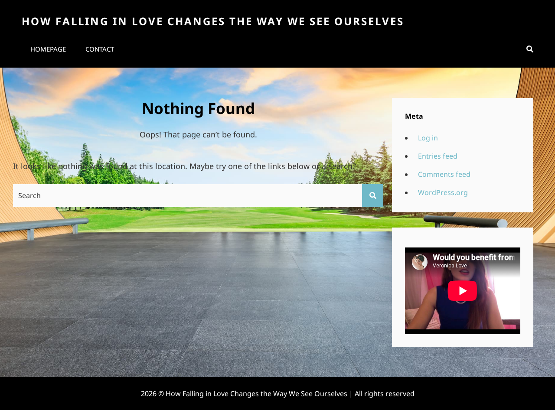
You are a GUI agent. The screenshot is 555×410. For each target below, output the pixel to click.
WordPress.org (443, 192)
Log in (428, 138)
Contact (99, 49)
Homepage (48, 49)
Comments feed (444, 174)
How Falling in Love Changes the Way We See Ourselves (213, 21)
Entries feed (437, 156)
